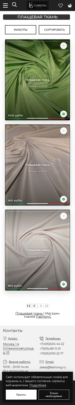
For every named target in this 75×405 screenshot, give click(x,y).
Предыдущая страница (35, 306)
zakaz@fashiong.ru (53, 367)
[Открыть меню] (5, 5)
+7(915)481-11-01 (50, 349)
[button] (63, 45)
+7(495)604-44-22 (52, 344)
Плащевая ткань (37, 17)
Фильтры (20, 29)
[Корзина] (70, 5)
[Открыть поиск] (14, 5)
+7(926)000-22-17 (51, 353)
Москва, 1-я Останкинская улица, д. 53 (18, 348)
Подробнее (37, 385)
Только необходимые (54, 395)
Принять (21, 394)
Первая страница (29, 306)
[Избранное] (61, 5)
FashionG (43, 317)
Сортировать (54, 29)
